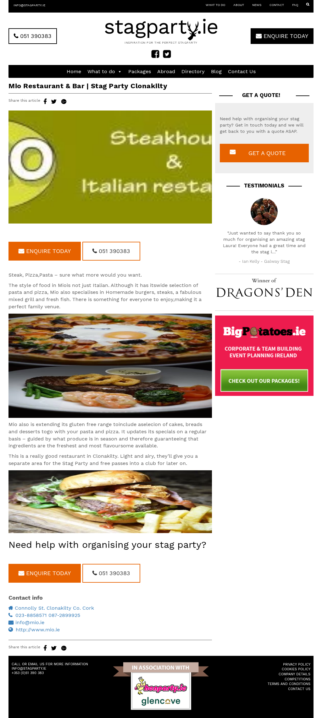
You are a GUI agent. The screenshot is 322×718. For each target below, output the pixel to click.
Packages (139, 71)
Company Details (294, 674)
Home (74, 71)
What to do (215, 5)
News (256, 5)
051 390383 (35, 36)
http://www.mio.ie (38, 630)
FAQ (295, 5)
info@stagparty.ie (29, 5)
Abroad (166, 71)
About (238, 5)
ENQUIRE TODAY (285, 36)
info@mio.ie (29, 622)
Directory (193, 71)
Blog (216, 71)
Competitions (297, 679)
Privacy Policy (296, 664)
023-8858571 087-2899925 (47, 615)
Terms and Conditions (289, 684)
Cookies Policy (296, 669)
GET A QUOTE (267, 153)
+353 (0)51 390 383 (28, 673)
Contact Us (242, 71)
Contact (276, 5)
